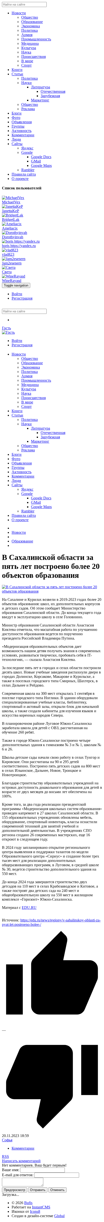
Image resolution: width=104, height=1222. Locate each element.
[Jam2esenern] (13, 259)
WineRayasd (11, 280)
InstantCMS (41, 1207)
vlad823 (8, 254)
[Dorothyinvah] (14, 233)
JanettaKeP (10, 211)
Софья (7, 1140)
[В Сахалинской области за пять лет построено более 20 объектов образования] (52, 591)
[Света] (8, 267)
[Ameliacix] (12, 224)
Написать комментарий (21, 1161)
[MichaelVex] (13, 198)
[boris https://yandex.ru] (21, 241)
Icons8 (35, 1211)
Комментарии (23, 1148)
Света (7, 272)
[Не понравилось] (52, 1131)
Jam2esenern (12, 263)
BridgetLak (10, 219)
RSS (5, 1156)
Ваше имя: (10, 1170)
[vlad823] (10, 250)
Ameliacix (10, 228)
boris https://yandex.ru (19, 246)
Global (59, 1216)
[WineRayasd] (13, 276)
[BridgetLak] (12, 215)
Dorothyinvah (12, 237)
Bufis (28, 1203)
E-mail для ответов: (17, 1175)
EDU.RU (29, 907)
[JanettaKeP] (12, 206)
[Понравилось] (52, 1026)
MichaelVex (11, 202)
